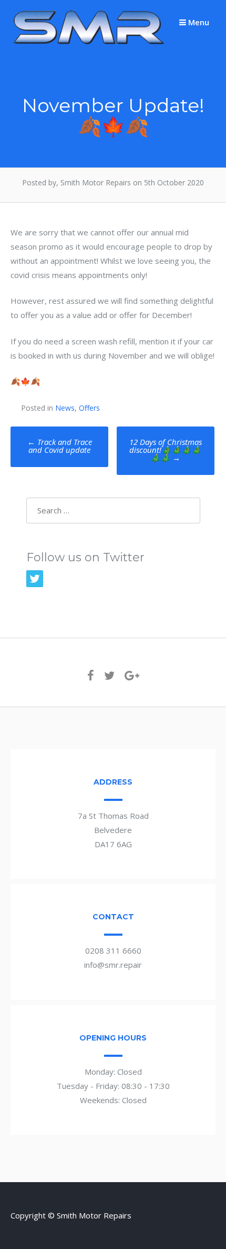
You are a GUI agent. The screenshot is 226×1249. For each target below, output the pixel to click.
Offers (89, 408)
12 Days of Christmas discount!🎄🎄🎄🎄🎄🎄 (165, 450)
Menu (197, 22)
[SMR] (89, 43)
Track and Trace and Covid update (59, 446)
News (65, 408)
